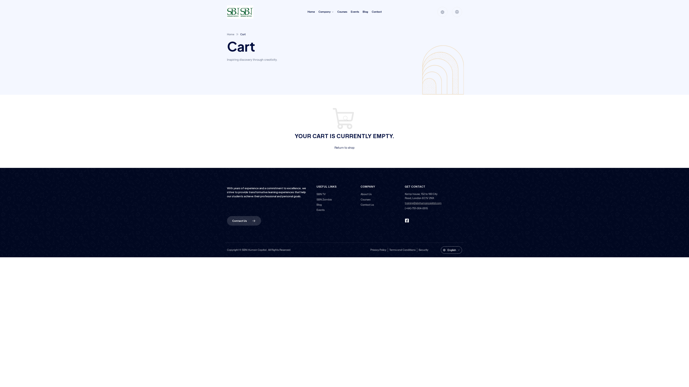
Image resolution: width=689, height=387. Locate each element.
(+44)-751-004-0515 (416, 208)
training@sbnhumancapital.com (423, 203)
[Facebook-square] (407, 220)
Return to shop (344, 147)
